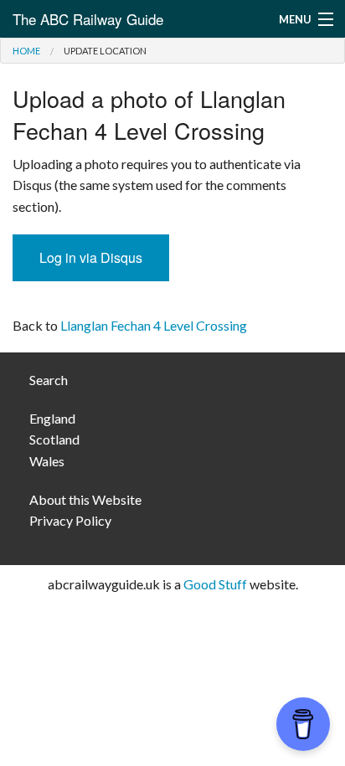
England (52, 418)
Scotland (54, 439)
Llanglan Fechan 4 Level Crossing (153, 325)
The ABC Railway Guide (88, 18)
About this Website (85, 499)
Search (48, 380)
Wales (46, 461)
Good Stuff (215, 584)
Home (26, 50)
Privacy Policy (70, 520)
